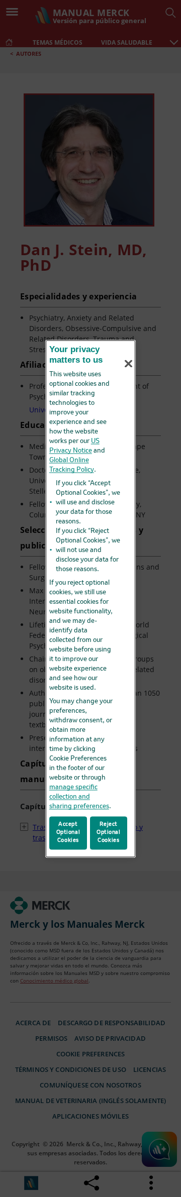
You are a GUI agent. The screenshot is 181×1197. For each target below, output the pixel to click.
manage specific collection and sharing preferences (79, 797)
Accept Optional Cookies (68, 832)
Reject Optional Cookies (109, 832)
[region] (90, 598)
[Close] (129, 364)
